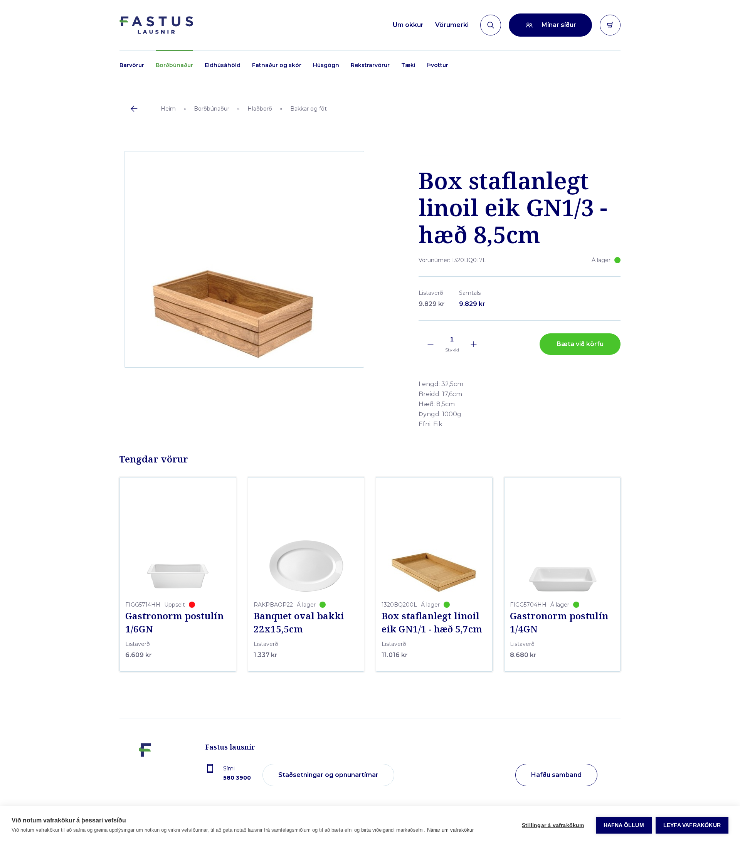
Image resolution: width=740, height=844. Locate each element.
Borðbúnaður (174, 65)
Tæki (408, 65)
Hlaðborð (259, 108)
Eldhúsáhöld (222, 65)
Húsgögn (326, 65)
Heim (168, 108)
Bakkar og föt (308, 108)
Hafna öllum (624, 825)
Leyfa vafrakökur (692, 825)
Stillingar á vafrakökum (553, 825)
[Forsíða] (156, 25)
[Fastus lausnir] (144, 775)
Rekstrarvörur (370, 65)
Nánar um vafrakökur (450, 830)
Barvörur (131, 65)
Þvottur (437, 65)
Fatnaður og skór (276, 65)
